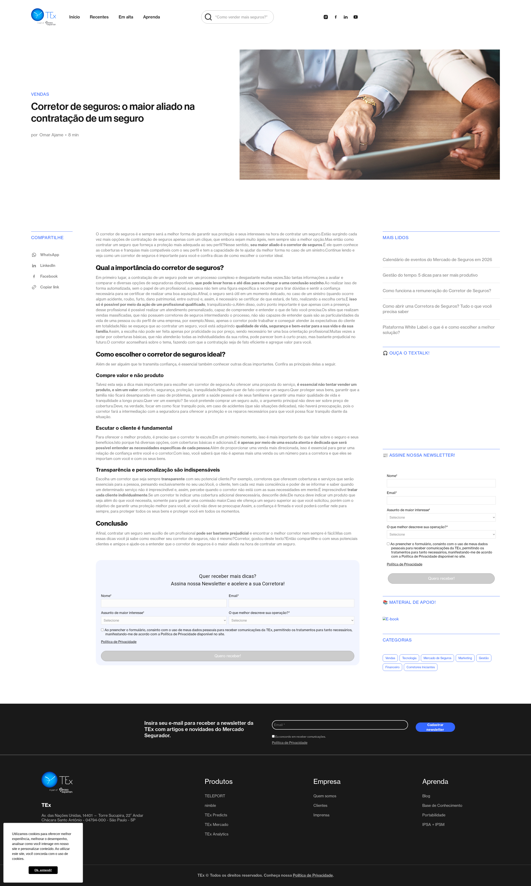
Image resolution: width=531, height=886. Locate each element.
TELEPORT (215, 796)
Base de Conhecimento (442, 805)
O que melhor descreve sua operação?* (259, 613)
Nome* (106, 596)
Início (74, 16)
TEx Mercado (216, 824)
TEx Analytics (216, 834)
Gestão (484, 658)
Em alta (126, 16)
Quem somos (324, 796)
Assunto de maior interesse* (122, 613)
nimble (210, 805)
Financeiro (392, 667)
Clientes (320, 805)
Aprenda (151, 16)
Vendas (40, 94)
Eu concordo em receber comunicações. (300, 736)
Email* (234, 596)
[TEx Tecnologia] (57, 782)
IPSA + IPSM (433, 824)
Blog (426, 796)
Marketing (465, 658)
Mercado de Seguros (437, 658)
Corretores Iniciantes (421, 667)
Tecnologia (409, 658)
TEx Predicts (216, 815)
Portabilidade (433, 815)
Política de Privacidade (118, 642)
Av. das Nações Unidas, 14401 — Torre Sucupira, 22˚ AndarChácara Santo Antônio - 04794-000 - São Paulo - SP (92, 817)
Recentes (99, 16)
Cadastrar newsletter (435, 727)
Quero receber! (227, 656)
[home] (43, 17)
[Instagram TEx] (325, 17)
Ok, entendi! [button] (43, 870)
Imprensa (321, 815)
